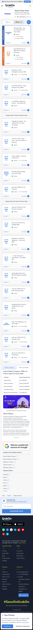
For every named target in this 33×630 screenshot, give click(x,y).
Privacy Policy (6, 574)
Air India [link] (5, 480)
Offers (18, 22)
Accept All (7, 626)
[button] (29, 22)
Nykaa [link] (4, 477)
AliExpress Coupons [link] (8, 467)
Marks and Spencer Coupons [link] (10, 459)
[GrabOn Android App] (7, 524)
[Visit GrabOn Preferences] (16, 446)
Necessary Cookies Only (23, 626)
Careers (4, 582)
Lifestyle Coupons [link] (7, 464)
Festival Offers (21, 558)
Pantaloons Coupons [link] (8, 462)
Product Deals (6, 558)
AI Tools (4, 551)
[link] (7, 531)
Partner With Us (6, 584)
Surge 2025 (5, 553)
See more (5, 490)
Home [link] (3, 495)
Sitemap (4, 586)
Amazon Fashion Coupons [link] (9, 456)
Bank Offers (20, 556)
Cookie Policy (25, 622)
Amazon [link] (5, 488)
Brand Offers (20, 553)
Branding (4, 579)
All (8, 22)
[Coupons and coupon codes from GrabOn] (10, 6)
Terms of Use (5, 577)
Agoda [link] (4, 485)
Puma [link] (4, 483)
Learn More (22, 543)
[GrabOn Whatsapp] (3, 531)
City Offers (20, 551)
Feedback (4, 589)
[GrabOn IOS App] (19, 524)
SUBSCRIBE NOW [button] (16, 511)
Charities (4, 561)
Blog (3, 556)
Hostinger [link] (5, 474)
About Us (4, 572)
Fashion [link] (9, 495)
